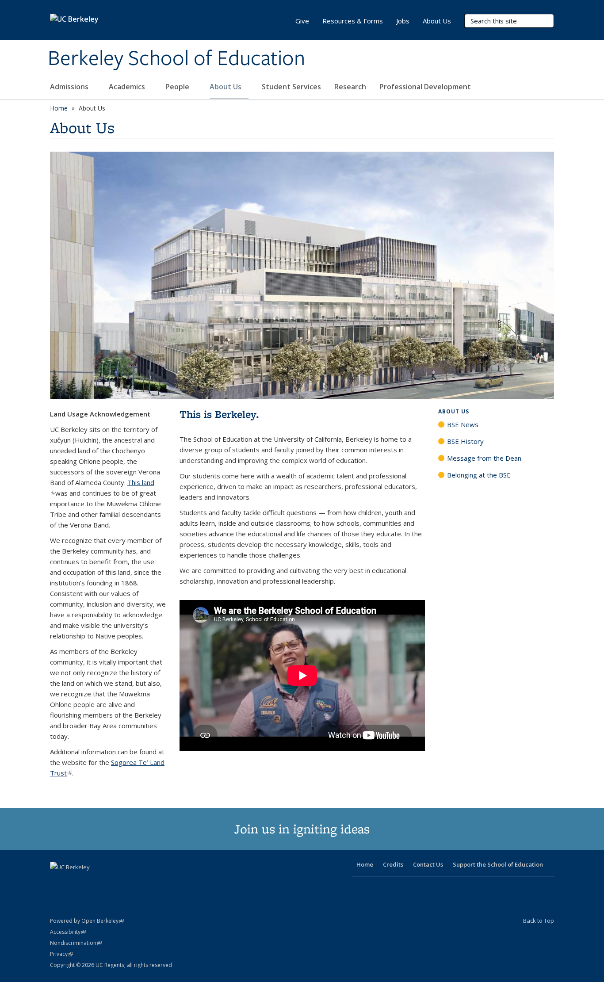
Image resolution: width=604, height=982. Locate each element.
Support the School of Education (498, 864)
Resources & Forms (352, 20)
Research (350, 87)
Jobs (402, 20)
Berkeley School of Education (176, 59)
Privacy (61, 954)
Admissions (70, 87)
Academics (128, 87)
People (178, 87)
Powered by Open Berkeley (87, 921)
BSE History (465, 441)
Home (59, 108)
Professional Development (425, 87)
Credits (393, 864)
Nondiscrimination (76, 943)
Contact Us (428, 864)
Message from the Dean (484, 458)
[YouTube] (92, 882)
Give (302, 20)
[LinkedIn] (75, 882)
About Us (226, 87)
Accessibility (68, 932)
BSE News (462, 424)
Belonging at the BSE (479, 474)
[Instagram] (109, 882)
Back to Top (538, 921)
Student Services (291, 87)
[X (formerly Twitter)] (57, 882)
